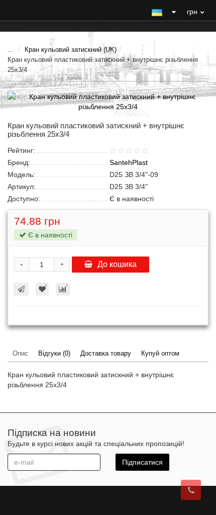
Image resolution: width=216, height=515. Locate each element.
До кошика (117, 264)
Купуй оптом (160, 353)
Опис (20, 353)
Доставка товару (105, 353)
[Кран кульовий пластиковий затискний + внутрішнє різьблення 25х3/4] (108, 102)
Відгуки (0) (54, 353)
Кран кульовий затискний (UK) (71, 49)
